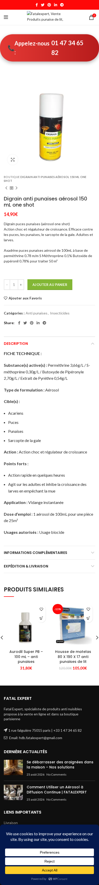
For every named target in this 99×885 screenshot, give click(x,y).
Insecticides (60, 313)
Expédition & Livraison (26, 566)
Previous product (6, 188)
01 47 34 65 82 (67, 47)
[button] (41, 618)
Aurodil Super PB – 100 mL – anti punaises (26, 656)
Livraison (11, 822)
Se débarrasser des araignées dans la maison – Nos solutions (60, 765)
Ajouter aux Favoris (25, 298)
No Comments (56, 774)
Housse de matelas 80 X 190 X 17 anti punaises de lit (73, 656)
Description (16, 343)
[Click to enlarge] (13, 160)
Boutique (12, 177)
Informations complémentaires (35, 552)
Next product (16, 188)
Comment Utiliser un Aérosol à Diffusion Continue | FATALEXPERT (57, 790)
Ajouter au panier (49, 285)
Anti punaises (36, 313)
